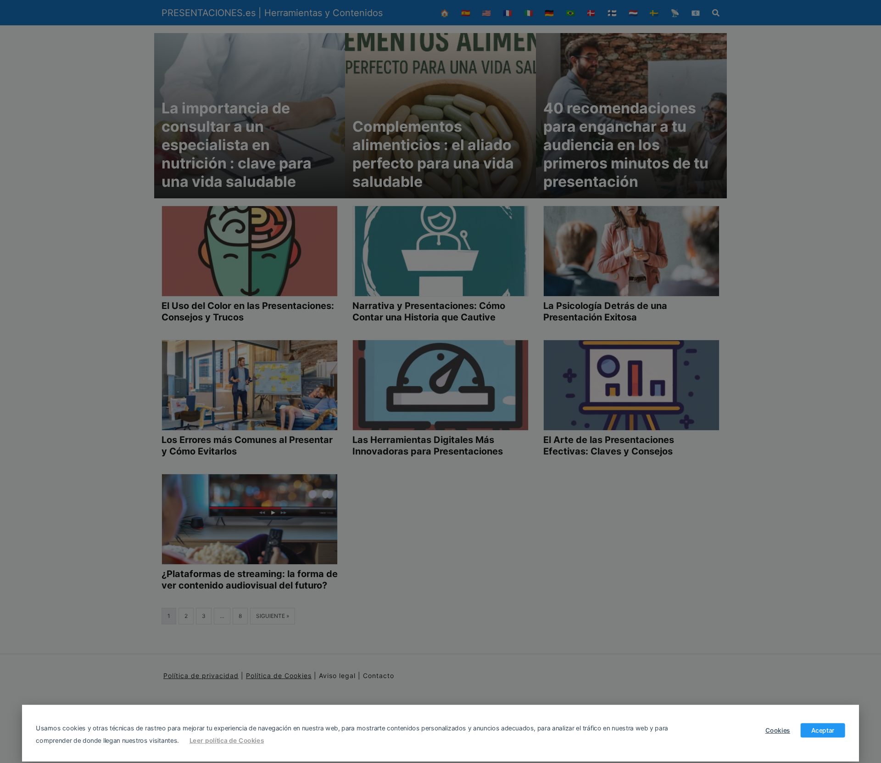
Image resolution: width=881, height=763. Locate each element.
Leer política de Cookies (227, 740)
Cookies (777, 730)
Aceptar (823, 730)
